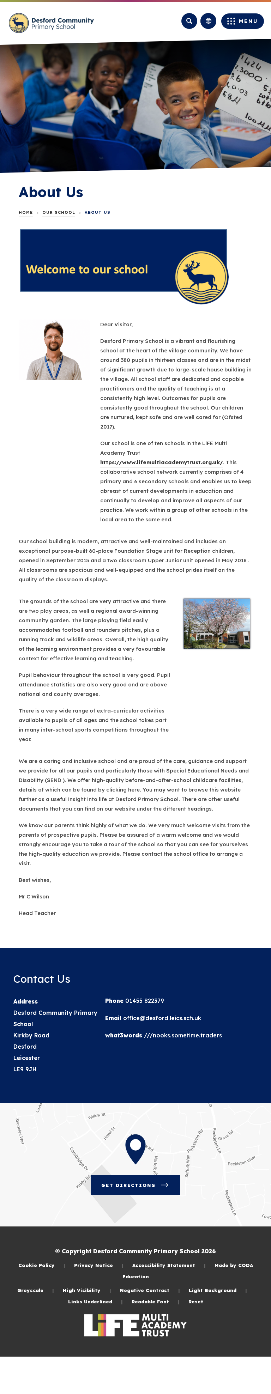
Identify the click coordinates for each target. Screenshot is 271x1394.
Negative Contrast (150, 1290)
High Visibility (87, 1290)
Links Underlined (95, 1301)
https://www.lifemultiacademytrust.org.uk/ (161, 463)
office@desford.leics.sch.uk (161, 1018)
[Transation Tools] (208, 21)
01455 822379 (144, 1000)
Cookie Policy (41, 1265)
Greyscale (35, 1290)
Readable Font (156, 1301)
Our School (58, 212)
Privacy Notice (99, 1265)
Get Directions (140, 1188)
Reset (195, 1301)
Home (26, 212)
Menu (248, 21)
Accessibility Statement (169, 1265)
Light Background (218, 1290)
